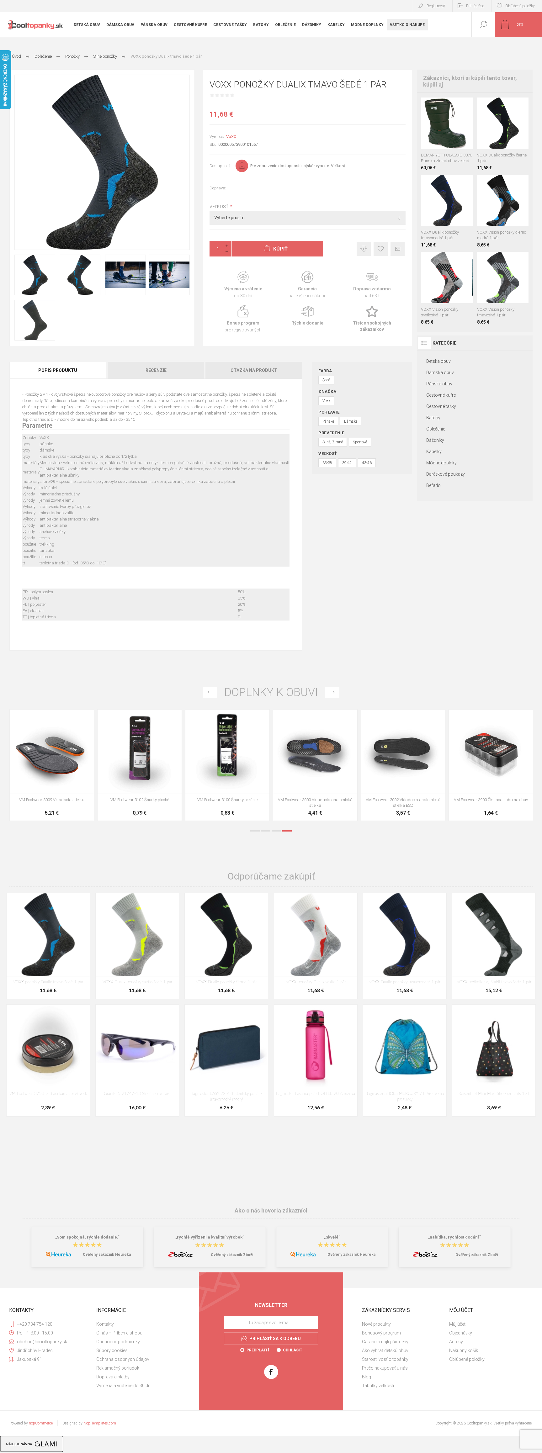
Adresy (456, 1341)
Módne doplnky (441, 462)
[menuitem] (139, 1324)
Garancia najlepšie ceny (364, 249)
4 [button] (287, 831)
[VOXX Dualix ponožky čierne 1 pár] (226, 946)
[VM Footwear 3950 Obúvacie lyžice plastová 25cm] (315, 765)
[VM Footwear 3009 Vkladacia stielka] (403, 765)
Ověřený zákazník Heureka (107, 1254)
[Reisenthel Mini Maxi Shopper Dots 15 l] (493, 1060)
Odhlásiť (292, 1350)
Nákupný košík (463, 1350)
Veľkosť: (220, 206)
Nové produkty (376, 1324)
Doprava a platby (113, 1376)
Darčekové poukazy (445, 474)
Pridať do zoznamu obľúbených (454, 133)
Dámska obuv (440, 372)
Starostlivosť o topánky (385, 1359)
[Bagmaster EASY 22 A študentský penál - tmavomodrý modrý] (226, 1060)
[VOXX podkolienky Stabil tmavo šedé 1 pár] (493, 946)
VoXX (231, 136)
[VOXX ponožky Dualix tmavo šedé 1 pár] (48, 946)
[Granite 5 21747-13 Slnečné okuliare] (137, 1060)
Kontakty (105, 1324)
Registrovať (436, 6)
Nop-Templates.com (99, 1423)
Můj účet (457, 1324)
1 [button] (255, 831)
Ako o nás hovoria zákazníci (271, 1210)
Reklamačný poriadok (117, 1368)
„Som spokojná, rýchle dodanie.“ (87, 1237)
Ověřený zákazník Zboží (232, 1255)
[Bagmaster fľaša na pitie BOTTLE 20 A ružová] (315, 1060)
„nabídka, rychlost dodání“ (454, 1237)
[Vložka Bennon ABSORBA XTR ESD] (140, 765)
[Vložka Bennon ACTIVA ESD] (227, 765)
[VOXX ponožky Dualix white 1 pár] (315, 946)
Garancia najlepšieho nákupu (308, 285)
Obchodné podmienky (118, 1341)
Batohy (433, 417)
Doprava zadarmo (372, 285)
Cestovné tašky (441, 406)
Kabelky (434, 451)
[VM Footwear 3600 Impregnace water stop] (52, 765)
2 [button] (265, 831)
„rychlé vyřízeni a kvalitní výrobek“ (209, 1237)
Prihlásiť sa (475, 6)
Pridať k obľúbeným (381, 249)
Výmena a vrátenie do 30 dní (123, 1385)
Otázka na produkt (254, 370)
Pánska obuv (439, 383)
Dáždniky (435, 440)
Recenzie (156, 370)
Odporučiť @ (398, 249)
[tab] (58, 370)
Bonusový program (381, 1332)
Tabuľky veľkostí (378, 1385)
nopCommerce (41, 1423)
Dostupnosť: (220, 165)
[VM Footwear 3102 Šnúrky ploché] (491, 765)
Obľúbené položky (467, 1359)
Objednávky (460, 1332)
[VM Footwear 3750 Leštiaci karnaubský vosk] (48, 1060)
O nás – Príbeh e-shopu (119, 1332)
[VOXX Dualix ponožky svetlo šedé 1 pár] (137, 946)
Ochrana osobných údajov (122, 1359)
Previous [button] (210, 692)
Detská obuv (438, 361)
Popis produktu (57, 370)
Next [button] (332, 692)
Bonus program (243, 319)
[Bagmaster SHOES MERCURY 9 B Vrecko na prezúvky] (404, 1060)
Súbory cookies (112, 1350)
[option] (52, 766)
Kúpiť (439, 133)
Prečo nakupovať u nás (385, 1368)
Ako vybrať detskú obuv (385, 1350)
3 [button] (276, 831)
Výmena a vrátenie (243, 285)
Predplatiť (258, 1350)
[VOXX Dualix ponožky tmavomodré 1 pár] (404, 946)
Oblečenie (435, 428)
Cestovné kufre (441, 395)
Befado (433, 485)
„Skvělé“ (332, 1237)
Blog (366, 1376)
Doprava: (218, 188)
